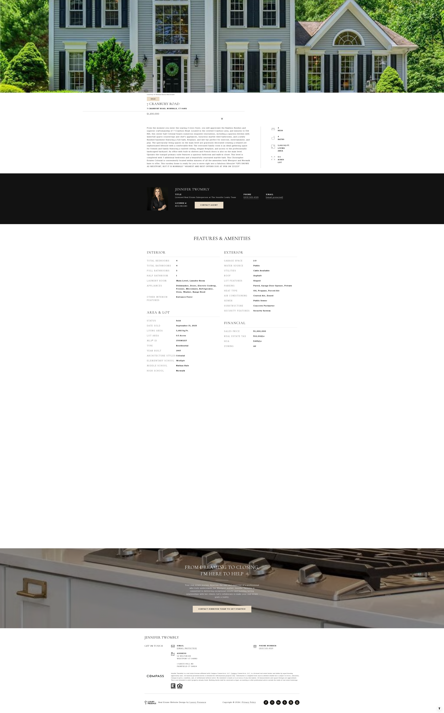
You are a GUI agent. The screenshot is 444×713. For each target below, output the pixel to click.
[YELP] (284, 702)
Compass (234, 673)
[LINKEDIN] (278, 702)
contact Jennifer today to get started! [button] (222, 609)
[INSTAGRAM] (272, 702)
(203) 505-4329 (251, 197)
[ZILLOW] (297, 702)
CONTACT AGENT (209, 205)
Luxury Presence (198, 702)
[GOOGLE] (291, 702)
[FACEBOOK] (266, 702)
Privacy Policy (249, 702)
